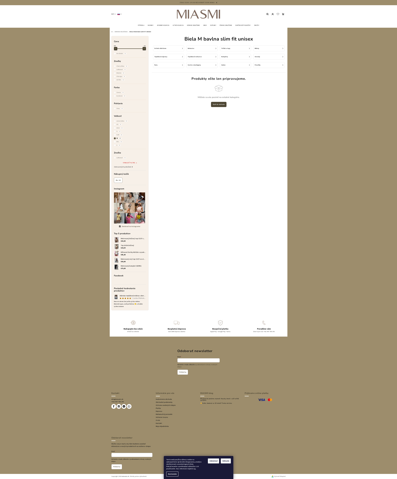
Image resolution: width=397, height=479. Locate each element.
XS (119, 124)
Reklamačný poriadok (164, 414)
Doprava (159, 411)
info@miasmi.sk (117, 399)
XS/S (119, 128)
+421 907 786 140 (117, 402)
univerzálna (122, 121)
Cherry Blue (122, 66)
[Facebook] (113, 406)
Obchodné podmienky (164, 402)
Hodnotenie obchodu (164, 399)
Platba (158, 408)
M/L (119, 142)
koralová (121, 96)
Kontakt (159, 423)
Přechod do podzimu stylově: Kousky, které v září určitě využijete (219, 399)
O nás (158, 420)
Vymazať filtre (129, 163)
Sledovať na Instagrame (131, 226)
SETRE (120, 80)
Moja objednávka (162, 426)
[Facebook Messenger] (124, 406)
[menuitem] (141, 25)
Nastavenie (172, 474)
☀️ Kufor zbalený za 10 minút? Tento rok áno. (216, 403)
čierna (120, 92)
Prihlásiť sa (182, 372)
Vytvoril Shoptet (280, 476)
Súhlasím (225, 461)
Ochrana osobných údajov (166, 405)
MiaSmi (120, 73)
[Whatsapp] (129, 406)
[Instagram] (118, 406)
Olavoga (121, 76)
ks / (118, 180)
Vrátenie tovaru (162, 417)
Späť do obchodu (219, 104)
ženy (119, 108)
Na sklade (121, 53)
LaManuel (121, 70)
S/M (119, 135)
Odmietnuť (213, 461)
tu (195, 469)
